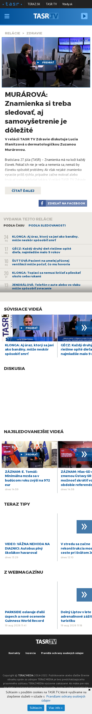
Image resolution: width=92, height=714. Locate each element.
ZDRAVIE (34, 33)
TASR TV (51, 4)
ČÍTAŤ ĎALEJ (23, 191)
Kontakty (14, 653)
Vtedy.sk (67, 4)
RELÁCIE (12, 33)
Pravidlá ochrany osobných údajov (62, 653)
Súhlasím (36, 708)
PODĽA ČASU (14, 225)
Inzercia (30, 653)
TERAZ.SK (33, 4)
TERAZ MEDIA (25, 675)
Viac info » (56, 708)
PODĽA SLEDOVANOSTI (47, 225)
